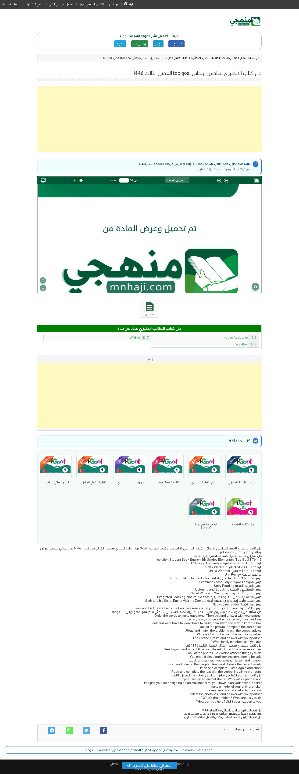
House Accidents (240, 337)
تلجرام (120, 44)
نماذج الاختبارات (34, 4)
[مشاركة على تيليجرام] (51, 730)
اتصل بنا (112, 764)
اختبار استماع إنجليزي (93, 482)
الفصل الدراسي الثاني (61, 4)
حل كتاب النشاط (242, 524)
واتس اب (139, 44)
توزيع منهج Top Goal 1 (205, 526)
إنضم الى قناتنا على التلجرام (152, 765)
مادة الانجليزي (182, 58)
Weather (245, 344)
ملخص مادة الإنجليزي (242, 482)
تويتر (158, 44)
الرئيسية (126, 4)
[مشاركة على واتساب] (69, 730)
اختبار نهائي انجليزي (56, 482)
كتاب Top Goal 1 (168, 482)
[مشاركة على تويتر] (86, 730)
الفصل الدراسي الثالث (234, 58)
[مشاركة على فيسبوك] (103, 730)
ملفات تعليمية (10, 4)
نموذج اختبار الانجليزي (205, 482)
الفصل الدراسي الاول (91, 4)
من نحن (113, 4)
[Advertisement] (149, 119)
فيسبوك (176, 44)
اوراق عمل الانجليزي (130, 482)
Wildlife (139, 337)
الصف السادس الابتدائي (206, 58)
